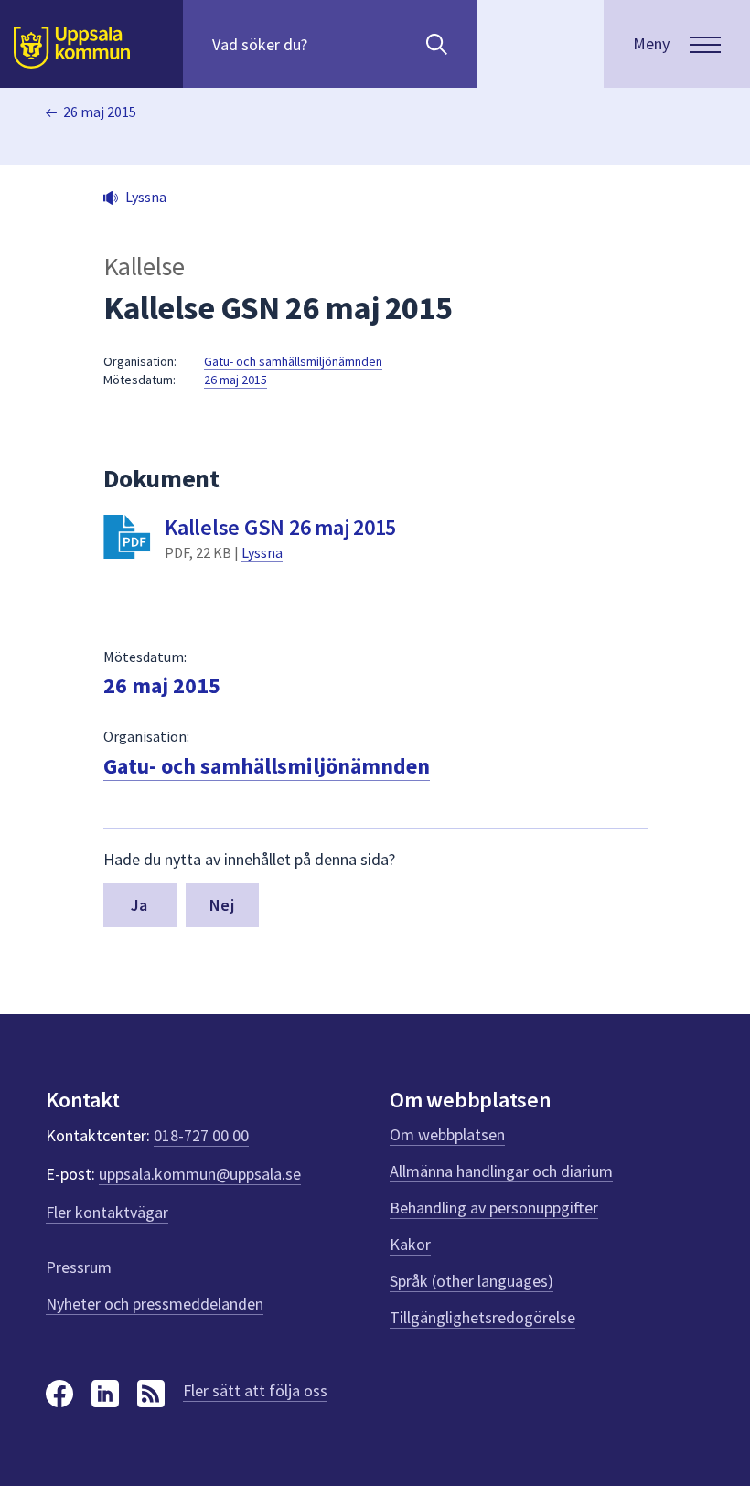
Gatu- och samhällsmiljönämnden (293, 361)
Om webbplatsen (447, 1134)
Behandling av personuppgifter (494, 1207)
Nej (221, 904)
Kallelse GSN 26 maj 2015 (280, 527)
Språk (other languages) (471, 1280)
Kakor (410, 1244)
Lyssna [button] (145, 196)
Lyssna (262, 552)
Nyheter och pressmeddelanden (154, 1303)
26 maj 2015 (99, 111)
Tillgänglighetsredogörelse (482, 1317)
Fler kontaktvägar (107, 1212)
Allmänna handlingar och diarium (501, 1170)
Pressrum (79, 1267)
